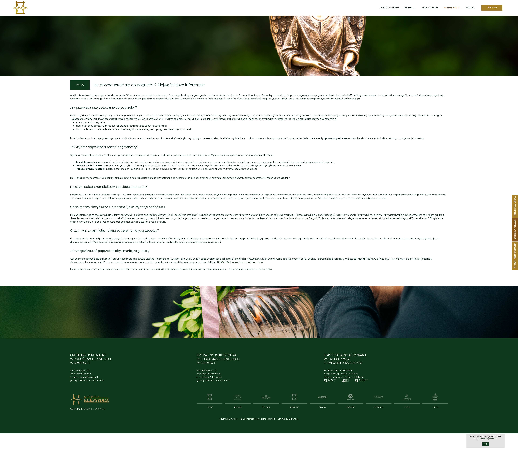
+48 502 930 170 (209, 370)
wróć (80, 85)
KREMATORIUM (430, 8)
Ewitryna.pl (293, 419)
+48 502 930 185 (82, 370)
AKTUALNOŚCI (452, 8)
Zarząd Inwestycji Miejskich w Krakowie (341, 374)
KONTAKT (471, 8)
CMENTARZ (409, 8)
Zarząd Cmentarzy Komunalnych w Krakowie (343, 377)
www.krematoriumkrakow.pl (209, 374)
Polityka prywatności (229, 419)
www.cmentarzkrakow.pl (80, 374)
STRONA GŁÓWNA (389, 8)
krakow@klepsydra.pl (212, 377)
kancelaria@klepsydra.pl (87, 377)
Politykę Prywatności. (488, 439)
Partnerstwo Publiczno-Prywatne (338, 370)
